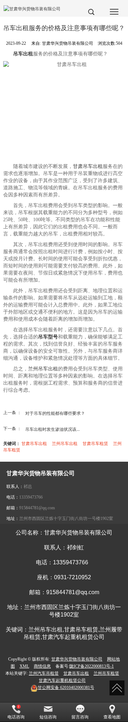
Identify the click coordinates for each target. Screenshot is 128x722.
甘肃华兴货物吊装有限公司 (76, 659)
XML (24, 666)
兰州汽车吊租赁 (44, 673)
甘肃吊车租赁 (95, 443)
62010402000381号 (66, 687)
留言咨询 (80, 717)
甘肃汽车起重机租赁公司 (62, 680)
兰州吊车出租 (43, 368)
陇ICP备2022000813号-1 (91, 666)
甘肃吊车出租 (88, 166)
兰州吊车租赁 (106, 673)
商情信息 (42, 666)
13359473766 (31, 497)
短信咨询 (48, 717)
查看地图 (112, 717)
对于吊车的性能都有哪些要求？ (55, 413)
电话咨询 (16, 717)
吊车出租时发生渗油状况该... (52, 429)
